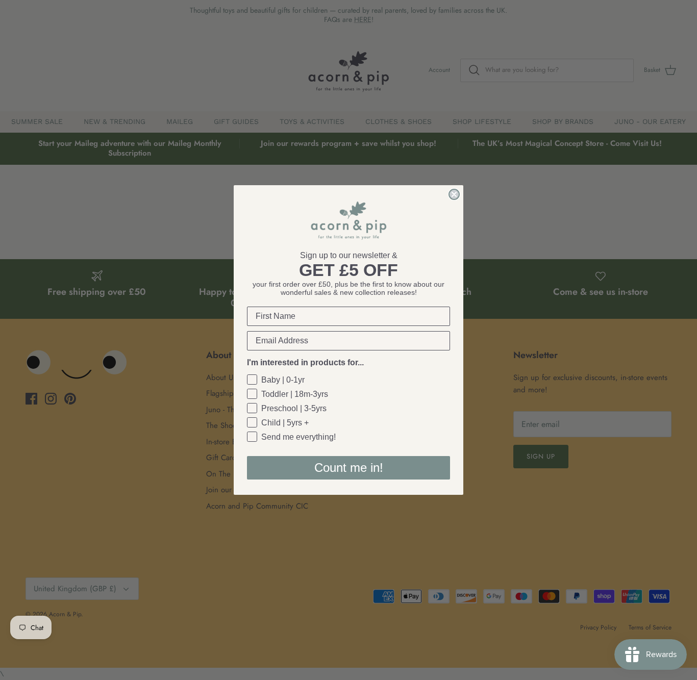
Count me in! (348, 467)
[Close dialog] (454, 194)
